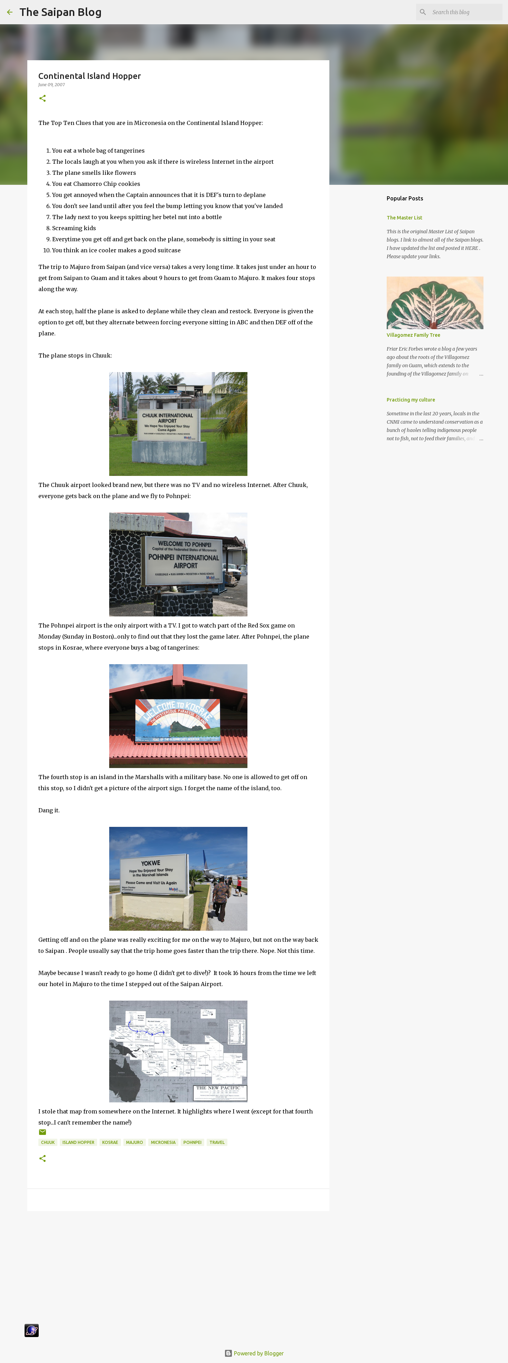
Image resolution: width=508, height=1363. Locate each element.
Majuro (134, 1142)
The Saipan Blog (60, 12)
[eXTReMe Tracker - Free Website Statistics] (32, 1335)
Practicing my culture (411, 400)
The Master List (404, 217)
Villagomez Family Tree (413, 335)
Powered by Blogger (258, 1353)
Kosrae (110, 1142)
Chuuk (48, 1142)
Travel (217, 1142)
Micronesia (163, 1142)
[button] (42, 98)
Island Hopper (78, 1142)
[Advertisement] (178, 1269)
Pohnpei (192, 1142)
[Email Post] (42, 1134)
